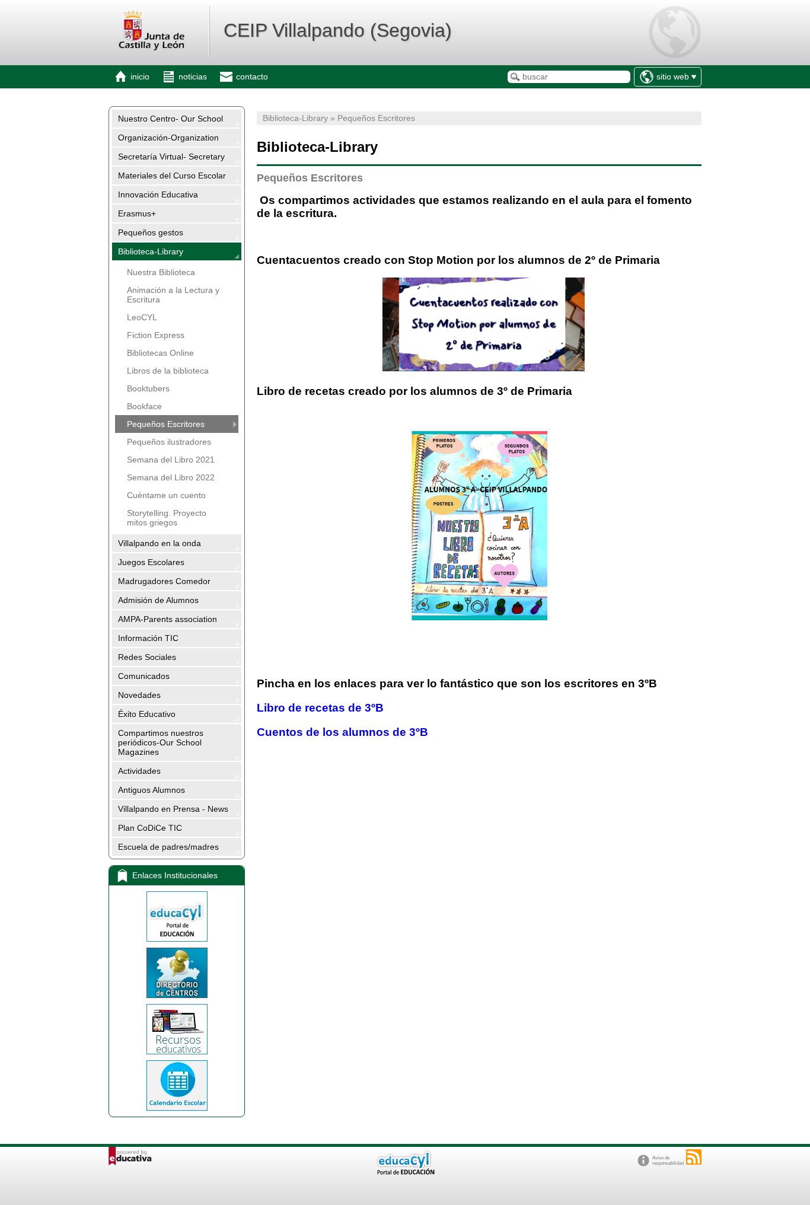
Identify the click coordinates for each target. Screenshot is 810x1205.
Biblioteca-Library (150, 251)
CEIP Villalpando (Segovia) (338, 30)
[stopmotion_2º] (483, 367)
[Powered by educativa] (130, 1156)
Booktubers (148, 388)
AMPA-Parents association (167, 619)
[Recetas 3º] (479, 526)
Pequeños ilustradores (169, 442)
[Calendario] (176, 1085)
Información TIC (148, 638)
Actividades (139, 771)
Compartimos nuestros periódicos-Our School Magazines (160, 742)
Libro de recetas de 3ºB (322, 708)
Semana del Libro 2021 (171, 459)
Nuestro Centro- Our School (170, 118)
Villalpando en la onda (159, 543)
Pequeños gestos (150, 232)
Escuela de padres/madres (168, 847)
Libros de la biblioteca (168, 370)
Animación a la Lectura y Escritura (173, 294)
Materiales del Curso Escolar (172, 175)
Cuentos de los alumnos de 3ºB (344, 732)
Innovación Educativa (158, 194)
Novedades (139, 695)
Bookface (144, 406)
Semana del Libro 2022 (171, 477)
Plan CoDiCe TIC (150, 828)
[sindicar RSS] (693, 1157)
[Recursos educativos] (176, 1029)
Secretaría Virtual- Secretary (171, 156)
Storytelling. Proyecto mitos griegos (166, 517)
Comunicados (144, 676)
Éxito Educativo (147, 714)
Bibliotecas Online (160, 353)
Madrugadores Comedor (164, 581)
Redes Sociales (147, 657)
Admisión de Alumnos (158, 600)
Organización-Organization (168, 137)
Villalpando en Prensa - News (173, 809)
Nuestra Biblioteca (161, 272)
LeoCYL (142, 317)
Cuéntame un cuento (166, 495)
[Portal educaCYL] (176, 916)
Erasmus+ (137, 213)
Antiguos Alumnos (151, 790)
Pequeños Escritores (166, 424)
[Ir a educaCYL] (405, 1172)
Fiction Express (155, 335)
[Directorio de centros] (176, 973)
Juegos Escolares (151, 562)
